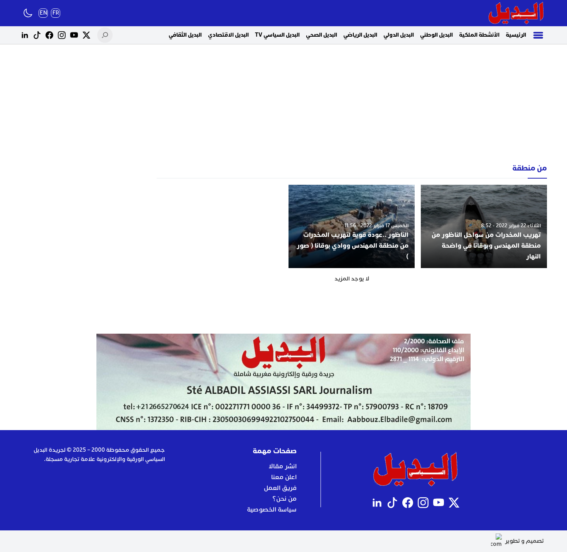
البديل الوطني (436, 35)
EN (43, 13)
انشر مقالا (282, 466)
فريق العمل (280, 488)
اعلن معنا (284, 477)
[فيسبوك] (49, 35)
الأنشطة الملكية (479, 35)
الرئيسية (516, 35)
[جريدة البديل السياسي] (516, 13)
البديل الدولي (398, 35)
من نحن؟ (284, 499)
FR (55, 13)
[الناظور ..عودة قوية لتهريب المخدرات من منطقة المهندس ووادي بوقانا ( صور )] (352, 226)
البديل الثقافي (185, 35)
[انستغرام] (61, 35)
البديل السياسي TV (277, 35)
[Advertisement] (283, 104)
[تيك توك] (37, 35)
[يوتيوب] (74, 35)
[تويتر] (86, 35)
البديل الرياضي (360, 35)
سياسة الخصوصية (272, 509)
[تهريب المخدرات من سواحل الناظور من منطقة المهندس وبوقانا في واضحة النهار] (484, 226)
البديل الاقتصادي (228, 35)
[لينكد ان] (24, 35)
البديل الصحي (321, 35)
